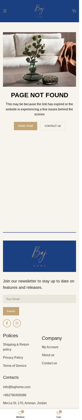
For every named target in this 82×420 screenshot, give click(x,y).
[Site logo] (39, 10)
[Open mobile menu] (5, 11)
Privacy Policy (13, 357)
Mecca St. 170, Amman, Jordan (25, 403)
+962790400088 (14, 395)
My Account (50, 347)
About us (48, 355)
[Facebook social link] (7, 323)
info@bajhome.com (16, 387)
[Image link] (39, 256)
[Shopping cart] (74, 11)
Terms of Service (14, 365)
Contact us (49, 363)
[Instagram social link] (17, 323)
